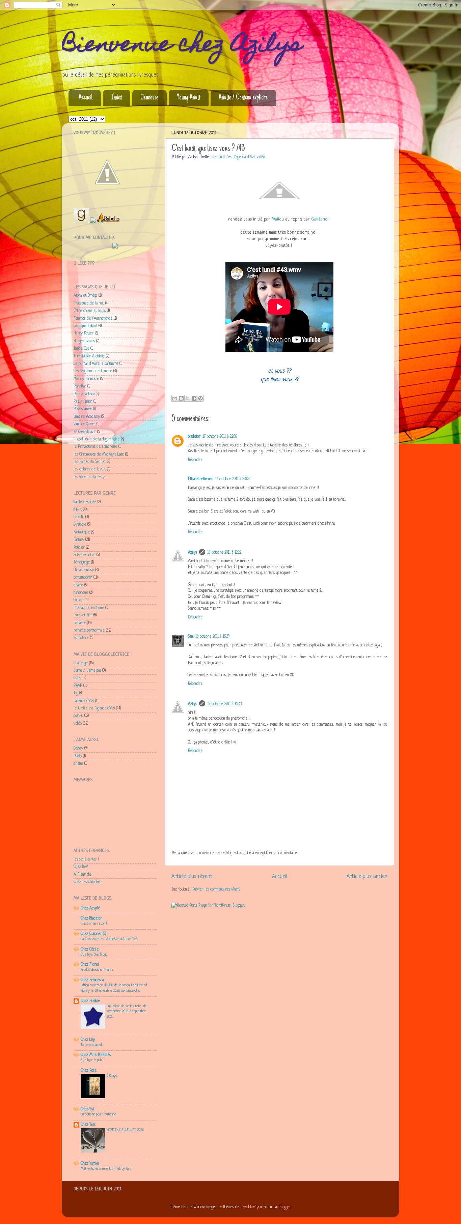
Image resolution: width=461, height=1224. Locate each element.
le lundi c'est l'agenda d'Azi (233, 157)
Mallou (278, 219)
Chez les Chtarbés (87, 882)
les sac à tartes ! (86, 859)
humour (79, 600)
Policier (79, 547)
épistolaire (81, 638)
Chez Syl (87, 1109)
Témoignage (82, 562)
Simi (190, 636)
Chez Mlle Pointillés (96, 1055)
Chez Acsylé (90, 908)
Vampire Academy (87, 416)
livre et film (83, 615)
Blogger (285, 1207)
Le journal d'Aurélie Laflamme (96, 363)
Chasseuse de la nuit (89, 303)
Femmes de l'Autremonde (93, 318)
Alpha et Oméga (85, 295)
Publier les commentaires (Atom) (216, 889)
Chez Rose (89, 1070)
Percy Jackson (84, 394)
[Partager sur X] (187, 398)
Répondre (195, 460)
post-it (78, 715)
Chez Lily (88, 1040)
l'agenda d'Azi (84, 701)
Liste (77, 678)
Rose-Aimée (83, 409)
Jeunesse (149, 98)
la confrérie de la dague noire (96, 439)
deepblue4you (251, 1207)
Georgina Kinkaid (85, 326)
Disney (78, 748)
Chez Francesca (92, 980)
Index (116, 98)
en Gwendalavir (85, 432)
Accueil (85, 98)
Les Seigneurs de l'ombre (93, 371)
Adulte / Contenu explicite (243, 98)
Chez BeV (81, 867)
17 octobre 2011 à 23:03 (232, 479)
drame (78, 585)
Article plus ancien (367, 876)
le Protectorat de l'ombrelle (95, 446)
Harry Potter (83, 333)
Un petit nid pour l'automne (98, 1114)
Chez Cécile (90, 949)
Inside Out (81, 348)
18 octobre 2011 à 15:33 (224, 704)
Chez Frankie (90, 1001)
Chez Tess (88, 1125)
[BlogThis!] (181, 398)
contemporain (83, 577)
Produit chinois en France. (97, 970)
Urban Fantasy (84, 570)
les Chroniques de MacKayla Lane (99, 454)
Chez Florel (90, 964)
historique (81, 592)
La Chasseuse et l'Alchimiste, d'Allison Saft (109, 939)
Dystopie (80, 524)
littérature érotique (89, 608)
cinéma (78, 763)
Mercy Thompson (86, 379)
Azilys (192, 552)
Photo (78, 756)
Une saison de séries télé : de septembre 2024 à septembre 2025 (127, 1011)
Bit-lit (78, 509)
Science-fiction (84, 555)
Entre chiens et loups (90, 311)
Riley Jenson (83, 401)
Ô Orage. (112, 1076)
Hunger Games (84, 341)
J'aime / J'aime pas (87, 670)
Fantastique (82, 532)
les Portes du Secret (90, 462)
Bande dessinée (85, 502)
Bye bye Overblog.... (94, 955)
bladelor (194, 436)
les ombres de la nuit (90, 469)
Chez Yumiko (90, 1163)
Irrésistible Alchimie (89, 356)
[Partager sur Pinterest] (200, 398)
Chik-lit (79, 517)
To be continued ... (92, 1045)
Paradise (80, 386)
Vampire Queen (84, 424)
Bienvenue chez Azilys (182, 46)
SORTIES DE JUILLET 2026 (125, 1130)
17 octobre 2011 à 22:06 (219, 436)
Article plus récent (192, 876)
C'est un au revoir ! (94, 924)
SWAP (78, 685)
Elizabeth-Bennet (200, 479)
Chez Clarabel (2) (93, 934)
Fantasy (79, 539)
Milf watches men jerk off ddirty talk (106, 1169)
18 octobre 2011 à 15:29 (212, 636)
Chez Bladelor (91, 918)
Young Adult (188, 98)
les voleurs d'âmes (88, 477)
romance (80, 623)
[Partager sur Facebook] (194, 398)
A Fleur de (82, 874)
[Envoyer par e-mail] (174, 398)
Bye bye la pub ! (92, 1060)
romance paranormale (89, 630)
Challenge (81, 663)
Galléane (319, 219)
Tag (76, 693)
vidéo (261, 157)
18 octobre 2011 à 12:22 (224, 552)
